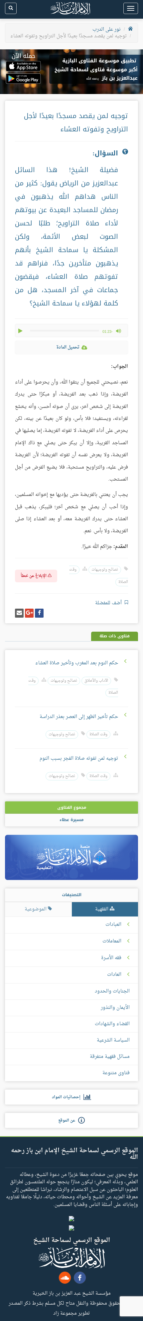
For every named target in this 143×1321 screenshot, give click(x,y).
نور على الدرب (106, 29)
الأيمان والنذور (115, 1007)
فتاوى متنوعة (116, 1073)
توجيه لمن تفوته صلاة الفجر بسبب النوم (79, 758)
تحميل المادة (67, 347)
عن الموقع (68, 1120)
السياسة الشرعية (113, 1040)
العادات (114, 974)
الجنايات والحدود (112, 991)
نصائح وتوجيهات (104, 569)
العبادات (113, 924)
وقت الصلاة (98, 734)
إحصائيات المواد (67, 1097)
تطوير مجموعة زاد (71, 1313)
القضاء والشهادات (112, 1024)
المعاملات (111, 941)
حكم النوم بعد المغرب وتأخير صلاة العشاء (76, 663)
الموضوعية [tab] (36, 909)
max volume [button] (118, 331)
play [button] (21, 331)
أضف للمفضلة (109, 603)
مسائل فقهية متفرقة (110, 1056)
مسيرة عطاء (71, 819)
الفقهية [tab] (102, 909)
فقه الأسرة (111, 958)
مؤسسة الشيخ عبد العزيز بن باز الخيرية (72, 1293)
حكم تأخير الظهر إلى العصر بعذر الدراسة (79, 716)
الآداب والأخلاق (96, 680)
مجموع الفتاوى (71, 807)
